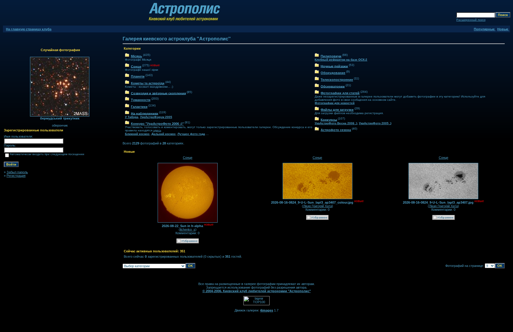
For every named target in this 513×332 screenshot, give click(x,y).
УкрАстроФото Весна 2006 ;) (336, 123)
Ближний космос (137, 134)
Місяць (136, 56)
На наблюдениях (144, 113)
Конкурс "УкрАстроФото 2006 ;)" (157, 123)
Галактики (139, 106)
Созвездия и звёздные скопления (158, 93)
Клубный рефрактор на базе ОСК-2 (341, 59)
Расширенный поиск (470, 19)
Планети (138, 76)
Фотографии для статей (340, 93)
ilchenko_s (187, 229)
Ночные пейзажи (334, 66)
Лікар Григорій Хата (317, 206)
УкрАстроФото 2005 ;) (375, 123)
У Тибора (131, 117)
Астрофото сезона (336, 130)
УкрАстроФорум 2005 (156, 117)
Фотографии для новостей (334, 103)
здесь (157, 130)
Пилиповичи (331, 56)
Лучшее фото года (191, 134)
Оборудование (333, 73)
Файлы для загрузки (337, 109)
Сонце (136, 66)
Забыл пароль (17, 172)
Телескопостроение (337, 79)
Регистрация (16, 175)
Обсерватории (333, 86)
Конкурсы (329, 119)
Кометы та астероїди (147, 83)
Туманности (141, 100)
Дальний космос (163, 134)
